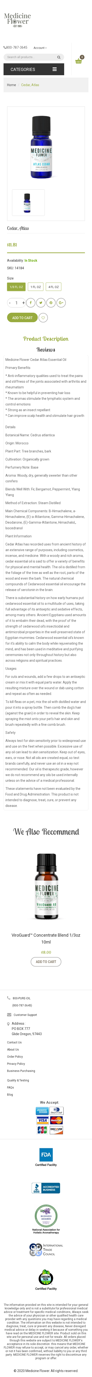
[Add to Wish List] (43, 317)
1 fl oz (35, 287)
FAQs (10, 1087)
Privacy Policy (16, 1063)
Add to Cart (46, 962)
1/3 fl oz (16, 287)
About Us (13, 1049)
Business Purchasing (21, 1071)
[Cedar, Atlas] (28, 202)
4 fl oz (53, 287)
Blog (10, 1094)
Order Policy (15, 1056)
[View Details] (67, 962)
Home (11, 85)
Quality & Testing (18, 1080)
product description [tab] (46, 338)
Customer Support (25, 1015)
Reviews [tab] (45, 349)
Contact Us (14, 1042)
